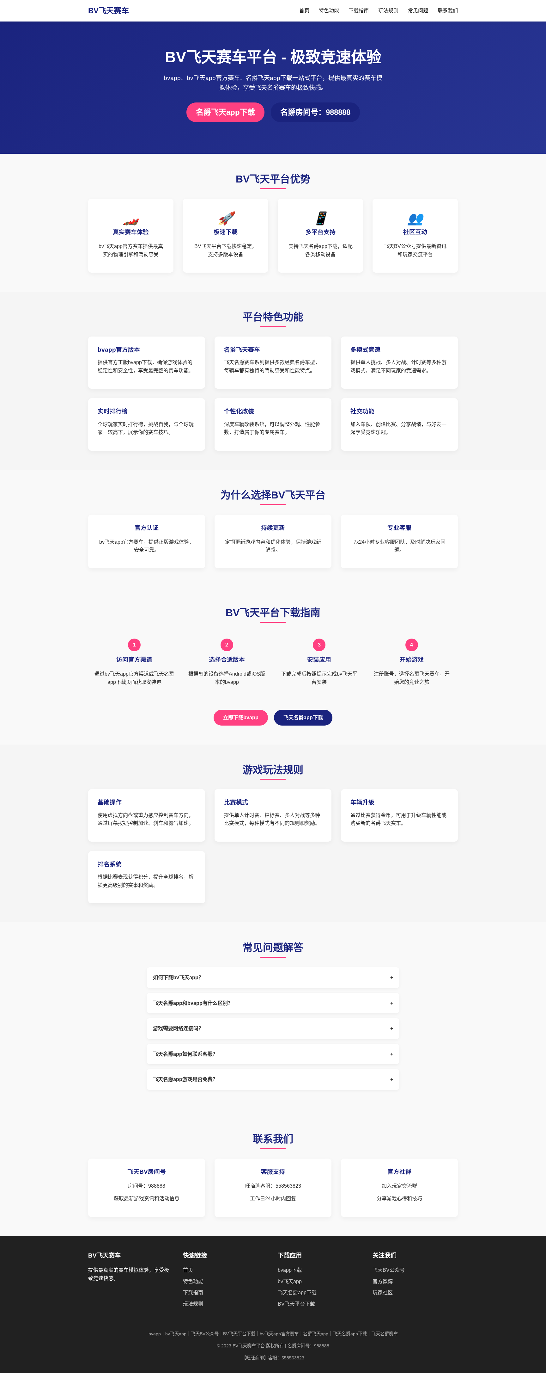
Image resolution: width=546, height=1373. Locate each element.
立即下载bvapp (240, 717)
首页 (304, 10)
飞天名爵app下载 (303, 717)
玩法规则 (388, 10)
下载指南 (359, 10)
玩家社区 (383, 1292)
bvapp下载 (290, 1270)
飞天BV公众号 (389, 1270)
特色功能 (329, 10)
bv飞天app (290, 1281)
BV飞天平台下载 (296, 1304)
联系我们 (448, 10)
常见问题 (418, 10)
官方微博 (383, 1281)
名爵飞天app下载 (225, 112)
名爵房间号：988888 (315, 112)
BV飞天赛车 (108, 10)
